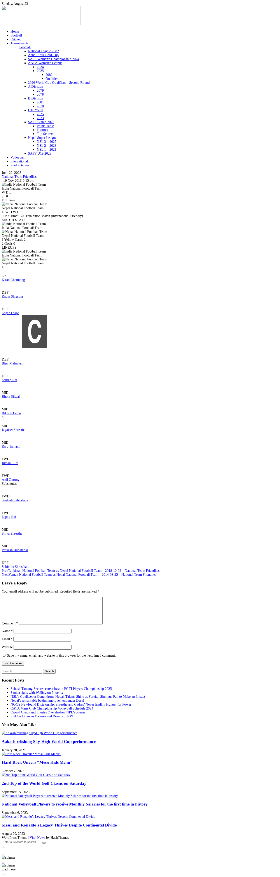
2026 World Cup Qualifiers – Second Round (59, 82)
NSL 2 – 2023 (46, 145)
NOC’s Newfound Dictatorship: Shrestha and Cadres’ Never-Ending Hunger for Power (70, 704)
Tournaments (19, 43)
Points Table (45, 126)
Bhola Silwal (11, 396)
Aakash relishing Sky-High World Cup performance (49, 741)
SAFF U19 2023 (39, 153)
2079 (40, 90)
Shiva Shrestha (12, 533)
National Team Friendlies (19, 176)
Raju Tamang (11, 446)
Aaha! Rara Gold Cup (43, 55)
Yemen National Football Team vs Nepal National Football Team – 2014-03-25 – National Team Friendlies (79, 574)
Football (16, 35)
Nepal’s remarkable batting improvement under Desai (47, 700)
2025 (40, 71)
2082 (49, 75)
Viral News (37, 837)
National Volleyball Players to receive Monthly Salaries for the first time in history (75, 804)
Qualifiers (52, 78)
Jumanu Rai (10, 463)
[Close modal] (3, 847)
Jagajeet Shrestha (13, 430)
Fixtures (42, 130)
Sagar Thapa (10, 313)
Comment (10, 623)
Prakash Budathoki (15, 550)
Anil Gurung (10, 479)
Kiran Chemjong (13, 280)
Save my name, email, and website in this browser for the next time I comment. (61, 655)
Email (7, 639)
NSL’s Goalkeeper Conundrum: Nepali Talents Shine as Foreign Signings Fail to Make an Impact (77, 696)
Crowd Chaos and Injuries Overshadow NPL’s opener (47, 712)
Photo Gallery (20, 165)
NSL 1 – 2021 (46, 149)
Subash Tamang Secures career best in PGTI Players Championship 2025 (61, 688)
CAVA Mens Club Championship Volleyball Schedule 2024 (51, 708)
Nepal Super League (42, 137)
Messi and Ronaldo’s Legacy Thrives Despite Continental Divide (59, 825)
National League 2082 (43, 51)
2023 (40, 118)
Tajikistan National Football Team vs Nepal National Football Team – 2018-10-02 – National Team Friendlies (80, 570)
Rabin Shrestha (12, 296)
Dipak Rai (9, 517)
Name (7, 631)
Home (14, 31)
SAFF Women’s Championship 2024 (53, 59)
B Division (35, 98)
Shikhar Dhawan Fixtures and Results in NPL (42, 716)
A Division (35, 86)
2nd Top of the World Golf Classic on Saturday (44, 783)
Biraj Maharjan (12, 363)
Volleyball (17, 157)
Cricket (15, 39)
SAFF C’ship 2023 (41, 122)
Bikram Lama (11, 413)
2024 (40, 67)
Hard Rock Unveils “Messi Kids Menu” (37, 762)
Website (7, 647)
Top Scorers (45, 134)
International (19, 161)
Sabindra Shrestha (14, 566)
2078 (40, 94)
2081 (40, 102)
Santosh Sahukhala (15, 500)
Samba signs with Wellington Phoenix (36, 692)
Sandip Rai (9, 380)
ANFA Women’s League (45, 63)
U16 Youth (35, 110)
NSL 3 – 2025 (46, 141)
